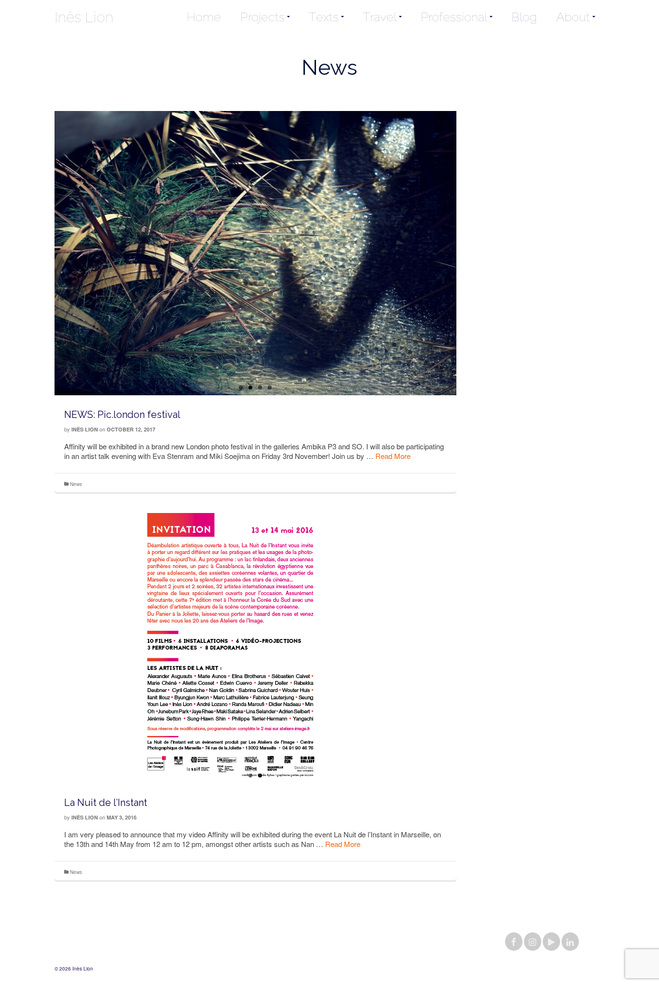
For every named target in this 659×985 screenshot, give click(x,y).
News (76, 484)
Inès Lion (84, 17)
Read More (393, 456)
